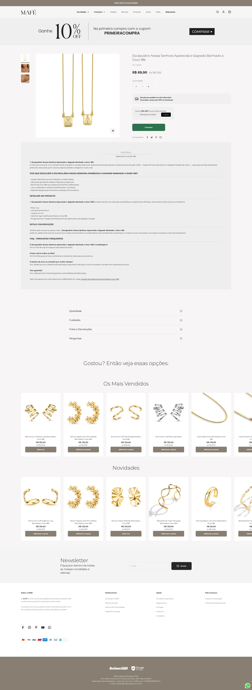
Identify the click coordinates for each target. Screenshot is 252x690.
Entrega (159, 607)
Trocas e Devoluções (213, 599)
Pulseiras (137, 12)
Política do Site (111, 603)
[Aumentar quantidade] (148, 86)
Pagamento (161, 603)
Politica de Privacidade (115, 607)
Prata (158, 12)
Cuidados (160, 616)
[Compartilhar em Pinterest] (156, 137)
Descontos (170, 12)
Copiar (166, 114)
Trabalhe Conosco (112, 611)
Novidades (81, 12)
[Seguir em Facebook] (23, 627)
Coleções (98, 12)
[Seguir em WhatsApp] (49, 627)
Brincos (125, 12)
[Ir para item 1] (25, 58)
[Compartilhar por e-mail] (160, 137)
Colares (113, 12)
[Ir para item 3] (25, 79)
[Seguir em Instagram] (29, 627)
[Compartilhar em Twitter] (151, 137)
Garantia (160, 611)
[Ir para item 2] (25, 68)
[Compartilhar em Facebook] (147, 137)
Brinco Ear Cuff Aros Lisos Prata (169, 437)
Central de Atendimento (215, 603)
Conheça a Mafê (112, 599)
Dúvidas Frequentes (165, 599)
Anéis (148, 12)
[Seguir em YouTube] (43, 627)
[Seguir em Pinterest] (36, 627)
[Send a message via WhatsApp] (248, 686)
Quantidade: (137, 81)
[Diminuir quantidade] (136, 86)
